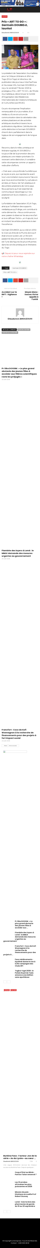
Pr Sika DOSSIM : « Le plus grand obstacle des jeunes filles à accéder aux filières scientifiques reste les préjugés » (19, 372)
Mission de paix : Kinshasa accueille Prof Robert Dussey (25, 1194)
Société (4, 16)
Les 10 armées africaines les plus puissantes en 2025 (23, 1184)
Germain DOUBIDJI (19, 268)
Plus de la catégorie (10, 332)
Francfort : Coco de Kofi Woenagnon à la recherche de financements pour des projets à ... (19, 950)
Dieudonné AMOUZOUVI (10, 33)
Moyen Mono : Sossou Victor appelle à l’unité (31, 296)
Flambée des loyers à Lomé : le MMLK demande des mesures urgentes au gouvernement (18, 553)
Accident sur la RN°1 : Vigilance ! (9, 294)
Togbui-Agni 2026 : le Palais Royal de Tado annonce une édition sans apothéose (24, 974)
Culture (13, 990)
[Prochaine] (8, 982)
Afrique (6, 990)
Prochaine (13, 746)
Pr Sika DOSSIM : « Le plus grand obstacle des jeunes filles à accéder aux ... (24, 924)
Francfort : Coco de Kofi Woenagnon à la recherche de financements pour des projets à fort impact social (19, 733)
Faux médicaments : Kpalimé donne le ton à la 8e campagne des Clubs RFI (25, 962)
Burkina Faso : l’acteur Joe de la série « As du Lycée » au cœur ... (20, 1157)
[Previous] (5, 982)
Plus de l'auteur (23, 330)
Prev (5, 746)
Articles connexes (9, 330)
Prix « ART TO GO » (10, 272)
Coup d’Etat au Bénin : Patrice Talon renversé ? (26, 1173)
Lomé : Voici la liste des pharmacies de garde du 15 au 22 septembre (25, 1204)
